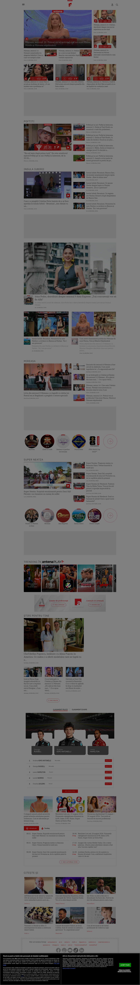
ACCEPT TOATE (125, 965)
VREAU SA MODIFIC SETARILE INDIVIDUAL (124, 970)
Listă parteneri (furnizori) (69, 968)
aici (22, 975)
